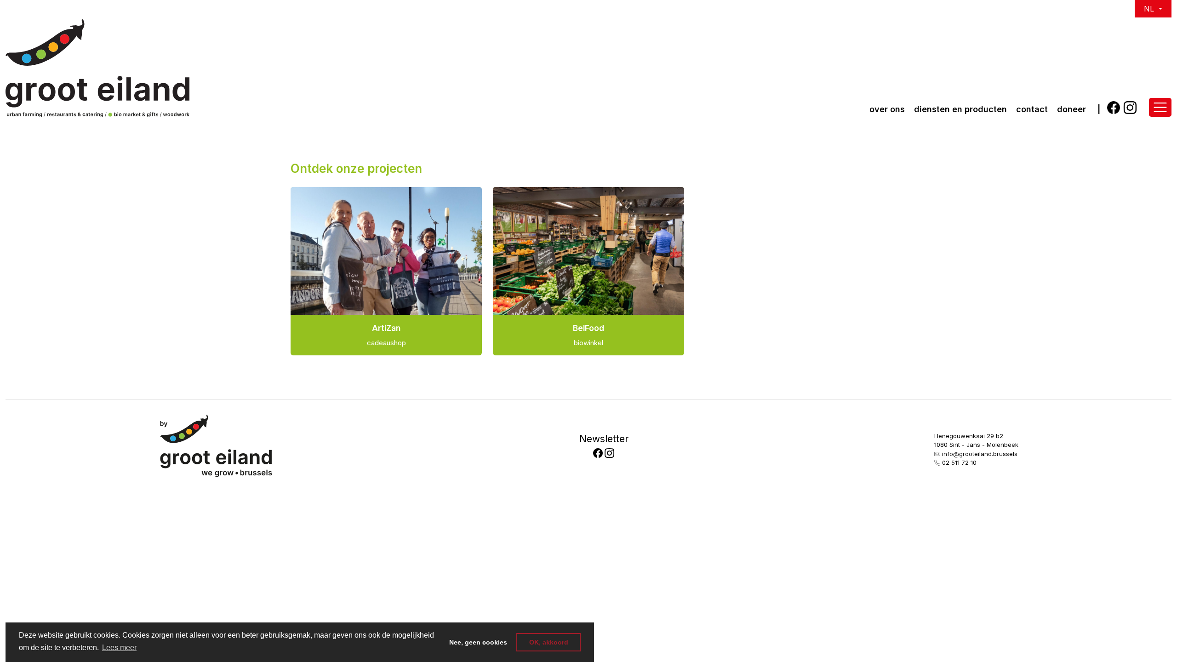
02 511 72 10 (959, 462)
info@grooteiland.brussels (979, 453)
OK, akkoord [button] (548, 642)
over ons (887, 109)
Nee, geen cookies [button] (478, 642)
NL (1150, 8)
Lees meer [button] (119, 647)
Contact (1032, 109)
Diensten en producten (960, 109)
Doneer (1071, 109)
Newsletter (603, 439)
